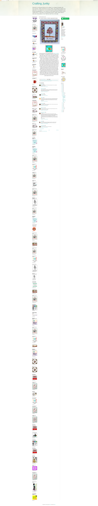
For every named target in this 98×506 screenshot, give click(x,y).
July (62, 103)
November (63, 93)
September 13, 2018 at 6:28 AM (44, 95)
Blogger (54, 504)
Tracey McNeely (42, 125)
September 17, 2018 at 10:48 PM (44, 123)
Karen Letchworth (43, 112)
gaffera (50, 504)
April (62, 106)
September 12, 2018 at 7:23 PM (44, 86)
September (63, 95)
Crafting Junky (40, 3)
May (62, 105)
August (63, 102)
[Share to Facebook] (49, 79)
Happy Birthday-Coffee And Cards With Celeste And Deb (64, 97)
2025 (62, 85)
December (63, 92)
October (63, 94)
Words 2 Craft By (56, 53)
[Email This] (47, 79)
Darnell (42, 121)
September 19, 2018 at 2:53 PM (44, 127)
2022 (62, 88)
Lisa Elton (42, 84)
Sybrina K (42, 97)
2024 (62, 86)
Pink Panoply (42, 103)
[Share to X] (48, 79)
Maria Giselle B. (42, 88)
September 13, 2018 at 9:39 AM (44, 101)
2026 (62, 84)
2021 (62, 89)
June (62, 104)
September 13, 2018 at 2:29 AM (44, 91)
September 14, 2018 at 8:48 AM (44, 105)
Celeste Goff (63, 26)
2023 (62, 87)
